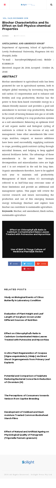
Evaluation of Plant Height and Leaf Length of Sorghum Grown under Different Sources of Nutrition (23, 316)
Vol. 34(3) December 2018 (15, 18)
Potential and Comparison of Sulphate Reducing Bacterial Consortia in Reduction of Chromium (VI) (27, 379)
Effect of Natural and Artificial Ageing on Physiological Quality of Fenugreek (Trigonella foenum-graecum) (26, 434)
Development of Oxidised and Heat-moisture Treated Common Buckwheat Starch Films (26, 415)
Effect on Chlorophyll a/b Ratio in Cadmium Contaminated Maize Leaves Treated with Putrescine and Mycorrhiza (26, 336)
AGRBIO (5, 36)
